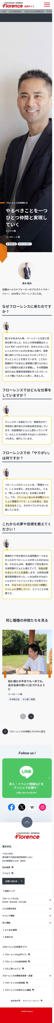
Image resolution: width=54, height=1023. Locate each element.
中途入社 (12, 244)
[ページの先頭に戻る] (26, 822)
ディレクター (25, 244)
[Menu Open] (47, 4)
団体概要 (6, 867)
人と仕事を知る (15, 11)
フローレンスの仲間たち (34, 11)
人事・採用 (30, 699)
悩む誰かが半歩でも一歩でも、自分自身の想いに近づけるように (26, 685)
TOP (4, 11)
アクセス (6, 873)
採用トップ (10, 890)
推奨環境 (14, 1000)
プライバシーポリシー (31, 1000)
